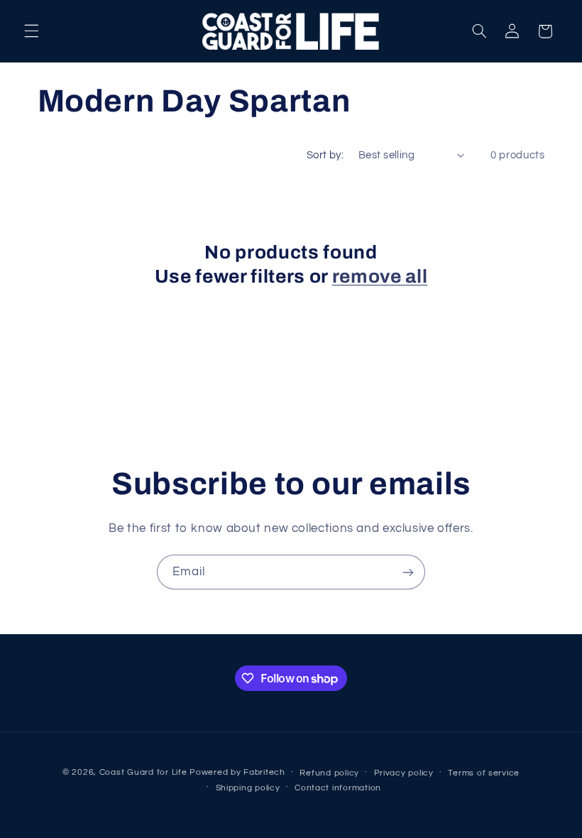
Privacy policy (404, 773)
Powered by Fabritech (237, 772)
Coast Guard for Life (143, 772)
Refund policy (329, 773)
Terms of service (484, 773)
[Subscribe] (408, 572)
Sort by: (325, 155)
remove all (380, 276)
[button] (31, 31)
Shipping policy (248, 788)
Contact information (338, 788)
